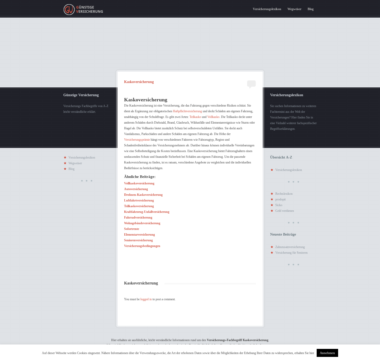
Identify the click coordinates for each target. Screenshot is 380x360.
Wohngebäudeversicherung (142, 223)
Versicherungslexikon (267, 9)
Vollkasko (213, 117)
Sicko (278, 205)
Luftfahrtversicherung (139, 200)
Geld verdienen (284, 211)
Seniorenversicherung (138, 240)
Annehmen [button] (327, 353)
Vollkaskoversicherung (139, 183)
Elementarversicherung (139, 234)
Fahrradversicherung (138, 217)
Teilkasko (195, 117)
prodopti (280, 199)
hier (311, 353)
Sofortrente (131, 229)
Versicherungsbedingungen (142, 246)
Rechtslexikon (284, 194)
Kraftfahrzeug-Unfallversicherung (146, 212)
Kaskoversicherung (139, 82)
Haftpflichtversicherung (187, 111)
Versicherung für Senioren (291, 252)
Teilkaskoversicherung (139, 206)
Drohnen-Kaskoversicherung (143, 195)
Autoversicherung (136, 189)
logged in (146, 299)
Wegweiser (294, 9)
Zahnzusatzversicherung (290, 247)
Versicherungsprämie (137, 139)
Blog (311, 9)
